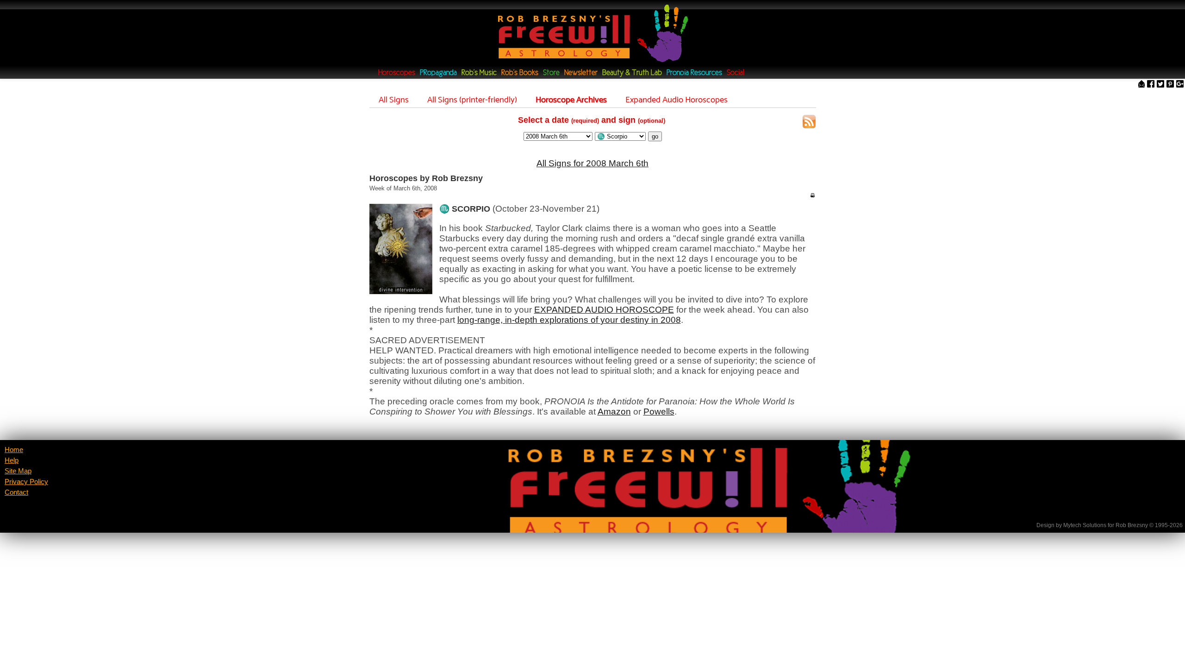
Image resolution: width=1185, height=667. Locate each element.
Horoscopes (396, 72)
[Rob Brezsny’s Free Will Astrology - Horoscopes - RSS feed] (809, 123)
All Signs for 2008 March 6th (592, 163)
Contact (16, 492)
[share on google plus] (1180, 84)
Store (551, 72)
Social (735, 72)
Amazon (614, 411)
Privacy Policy (26, 481)
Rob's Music (479, 72)
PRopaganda (438, 72)
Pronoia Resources (694, 72)
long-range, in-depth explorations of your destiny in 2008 (569, 320)
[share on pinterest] (1170, 84)
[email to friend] (1141, 84)
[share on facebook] (1150, 84)
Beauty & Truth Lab (632, 72)
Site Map (18, 471)
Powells (658, 411)
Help (12, 460)
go (655, 136)
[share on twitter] (1160, 84)
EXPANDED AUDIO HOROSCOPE (604, 310)
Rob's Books (519, 72)
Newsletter (581, 72)
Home (14, 449)
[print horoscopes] (812, 195)
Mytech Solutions (1084, 525)
